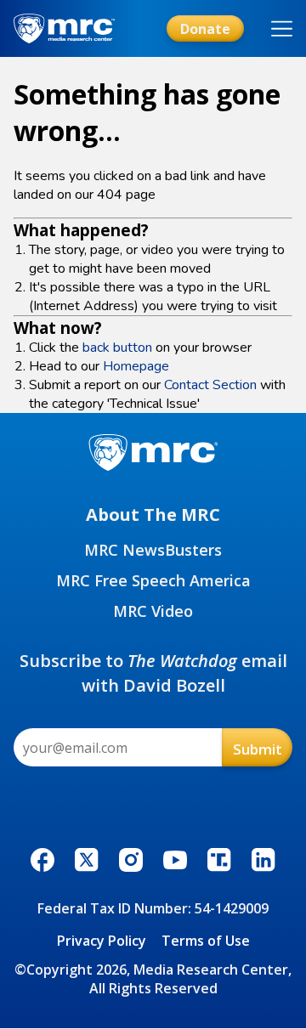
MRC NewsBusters (153, 550)
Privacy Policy (101, 940)
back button (117, 347)
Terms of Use (206, 940)
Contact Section (210, 385)
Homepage (136, 366)
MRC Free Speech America (153, 580)
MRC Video (153, 611)
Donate (205, 29)
